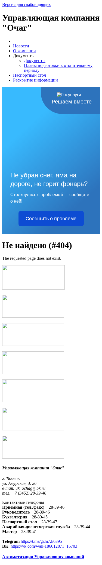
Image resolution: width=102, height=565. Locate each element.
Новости (21, 46)
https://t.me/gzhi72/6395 (41, 541)
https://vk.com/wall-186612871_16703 (44, 546)
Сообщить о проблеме (51, 218)
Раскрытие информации (35, 80)
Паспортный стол (29, 75)
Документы (34, 60)
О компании (24, 50)
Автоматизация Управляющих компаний (43, 556)
